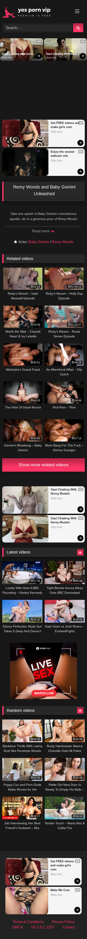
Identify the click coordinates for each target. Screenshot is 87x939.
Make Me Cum (60, 890)
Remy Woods (62, 242)
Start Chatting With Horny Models (18, 54)
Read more (41, 231)
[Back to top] (73, 925)
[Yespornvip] (35, 11)
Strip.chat (7, 57)
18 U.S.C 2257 (42, 927)
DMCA (17, 927)
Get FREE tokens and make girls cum (66, 125)
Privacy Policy (63, 922)
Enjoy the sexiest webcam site (63, 153)
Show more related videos (43, 464)
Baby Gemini (39, 242)
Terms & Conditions (28, 922)
